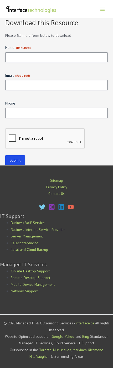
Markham (80, 350)
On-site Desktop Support (30, 271)
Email (17, 75)
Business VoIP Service (28, 222)
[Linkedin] (61, 207)
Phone (10, 103)
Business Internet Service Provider (38, 229)
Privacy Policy (56, 187)
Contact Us (56, 193)
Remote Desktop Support (30, 277)
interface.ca (85, 323)
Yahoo (69, 336)
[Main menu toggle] (102, 9)
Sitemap (56, 180)
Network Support (24, 291)
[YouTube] (71, 207)
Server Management (27, 236)
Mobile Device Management (33, 284)
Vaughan (42, 356)
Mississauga (62, 350)
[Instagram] (52, 207)
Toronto (45, 350)
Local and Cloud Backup (29, 249)
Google (57, 336)
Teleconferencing (24, 243)
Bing (85, 336)
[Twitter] (42, 207)
